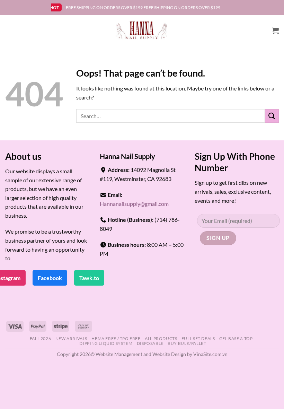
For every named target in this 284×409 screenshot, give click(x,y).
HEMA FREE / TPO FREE (115, 338)
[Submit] (272, 116)
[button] (275, 30)
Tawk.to (89, 278)
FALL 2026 (40, 338)
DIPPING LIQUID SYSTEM (105, 343)
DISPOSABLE (150, 343)
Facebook (50, 278)
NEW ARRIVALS (71, 338)
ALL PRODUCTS (161, 338)
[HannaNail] (142, 30)
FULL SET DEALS (198, 338)
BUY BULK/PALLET (187, 343)
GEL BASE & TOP (236, 338)
